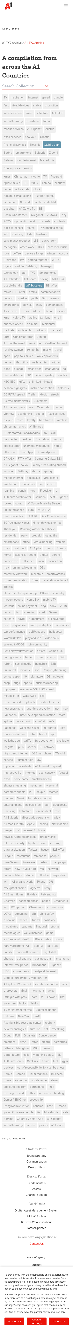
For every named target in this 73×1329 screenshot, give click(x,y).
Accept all (59, 1321)
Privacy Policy (16, 16)
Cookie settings (37, 1321)
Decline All (14, 1321)
